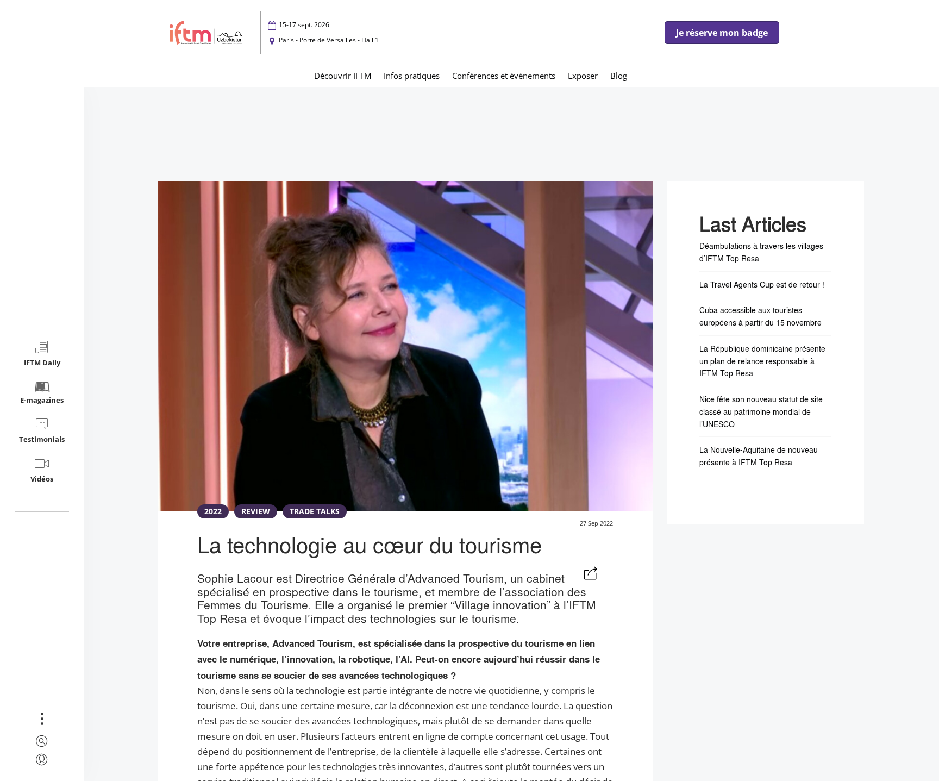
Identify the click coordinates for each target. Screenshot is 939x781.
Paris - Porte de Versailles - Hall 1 (329, 40)
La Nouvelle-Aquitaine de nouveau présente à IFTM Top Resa (758, 455)
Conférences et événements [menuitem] (503, 75)
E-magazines (42, 400)
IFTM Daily (42, 362)
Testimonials (42, 439)
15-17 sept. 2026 (304, 24)
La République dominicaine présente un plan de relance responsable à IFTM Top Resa (762, 361)
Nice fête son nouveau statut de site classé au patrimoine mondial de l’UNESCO (761, 411)
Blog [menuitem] (618, 75)
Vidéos (41, 479)
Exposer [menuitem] (583, 75)
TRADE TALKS (315, 511)
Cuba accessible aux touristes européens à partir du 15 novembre (760, 316)
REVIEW (255, 511)
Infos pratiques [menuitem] (412, 75)
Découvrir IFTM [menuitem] (342, 75)
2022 (213, 511)
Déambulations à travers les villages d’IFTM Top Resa (761, 252)
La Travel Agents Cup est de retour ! (761, 284)
